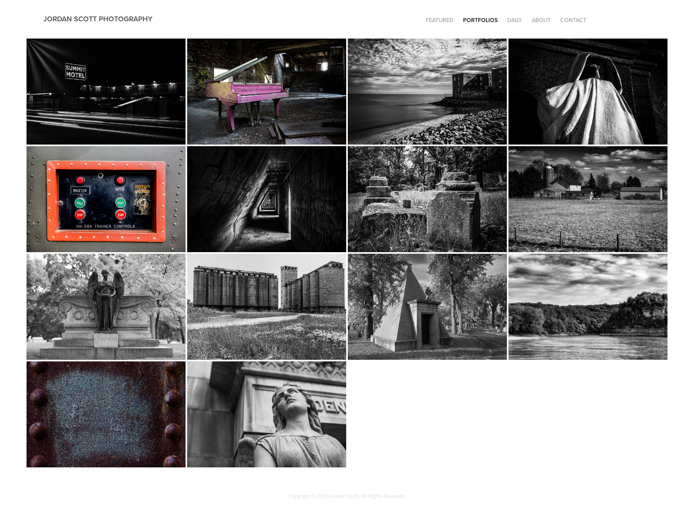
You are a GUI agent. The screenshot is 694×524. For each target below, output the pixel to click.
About (541, 20)
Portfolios (480, 20)
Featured (439, 20)
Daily (514, 20)
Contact (573, 20)
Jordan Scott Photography (97, 19)
